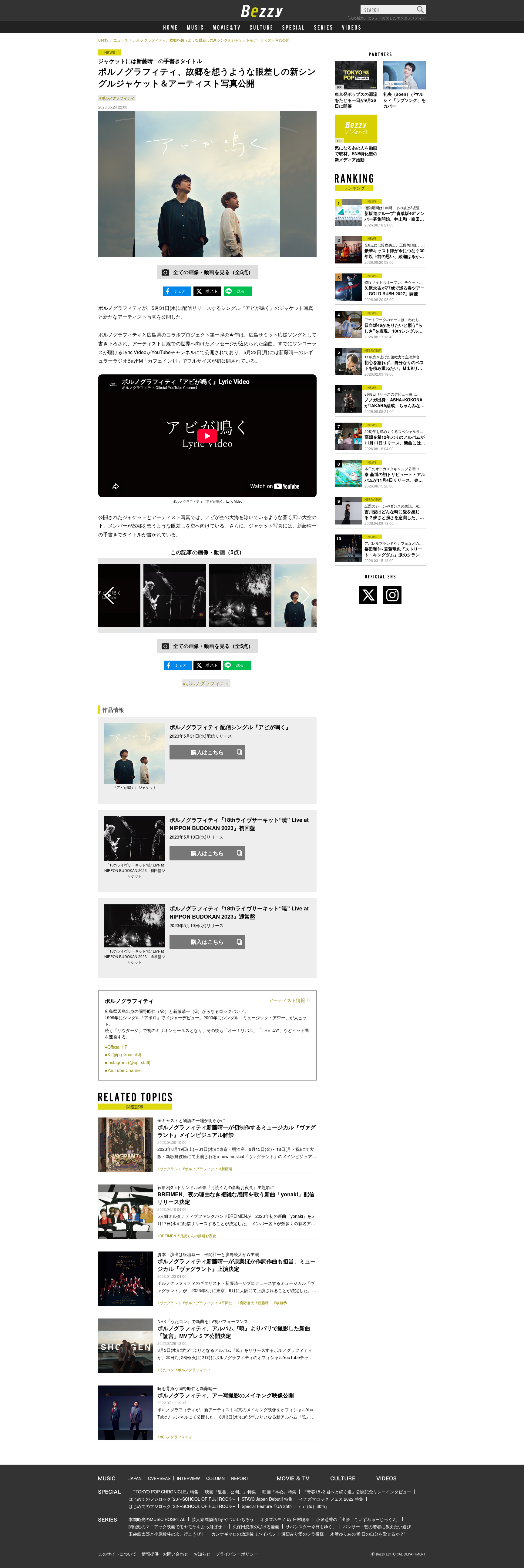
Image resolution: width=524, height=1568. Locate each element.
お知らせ (201, 1554)
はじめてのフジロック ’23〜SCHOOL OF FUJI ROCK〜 (182, 1499)
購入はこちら (207, 752)
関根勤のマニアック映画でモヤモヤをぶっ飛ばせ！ (177, 1526)
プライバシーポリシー (237, 1554)
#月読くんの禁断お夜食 (197, 1236)
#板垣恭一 (282, 1303)
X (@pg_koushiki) (124, 1054)
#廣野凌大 (245, 1303)
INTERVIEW (188, 1478)
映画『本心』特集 (279, 1491)
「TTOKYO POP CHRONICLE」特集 (164, 1491)
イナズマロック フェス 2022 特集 (331, 1499)
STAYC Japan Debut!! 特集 (267, 1499)
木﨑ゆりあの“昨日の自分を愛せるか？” (367, 1534)
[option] (174, 595)
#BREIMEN (166, 1236)
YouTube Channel (124, 1070)
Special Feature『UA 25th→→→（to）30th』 (285, 1506)
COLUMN (215, 1478)
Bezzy (103, 39)
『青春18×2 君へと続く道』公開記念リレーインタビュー (357, 1491)
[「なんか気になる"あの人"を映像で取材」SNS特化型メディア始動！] (356, 128)
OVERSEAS (159, 1478)
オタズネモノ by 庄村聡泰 (285, 1519)
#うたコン (165, 1370)
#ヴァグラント (169, 1169)
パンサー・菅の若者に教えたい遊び (377, 1526)
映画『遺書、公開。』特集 (230, 1491)
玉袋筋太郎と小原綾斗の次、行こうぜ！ (167, 1534)
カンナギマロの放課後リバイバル (243, 1534)
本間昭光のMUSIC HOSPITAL (157, 1519)
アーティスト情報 (287, 1000)
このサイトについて (117, 1554)
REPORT (240, 1478)
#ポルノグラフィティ (116, 98)
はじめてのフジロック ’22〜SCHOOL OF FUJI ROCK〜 (182, 1506)
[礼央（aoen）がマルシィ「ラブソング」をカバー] (404, 75)
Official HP (117, 1047)
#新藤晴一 (227, 1169)
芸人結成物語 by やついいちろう (223, 1519)
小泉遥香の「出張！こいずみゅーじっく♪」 (357, 1519)
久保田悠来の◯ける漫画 (256, 1526)
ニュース (120, 39)
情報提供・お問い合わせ (165, 1554)
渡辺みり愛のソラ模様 (302, 1534)
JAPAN (135, 1478)
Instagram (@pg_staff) (128, 1062)
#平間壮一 (227, 1303)
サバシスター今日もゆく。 (311, 1526)
